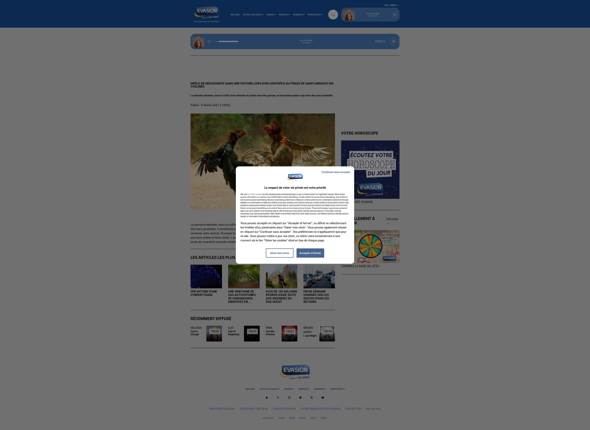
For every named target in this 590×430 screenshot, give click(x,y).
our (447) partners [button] (254, 194)
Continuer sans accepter (336, 172)
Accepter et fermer (310, 253)
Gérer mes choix (279, 253)
